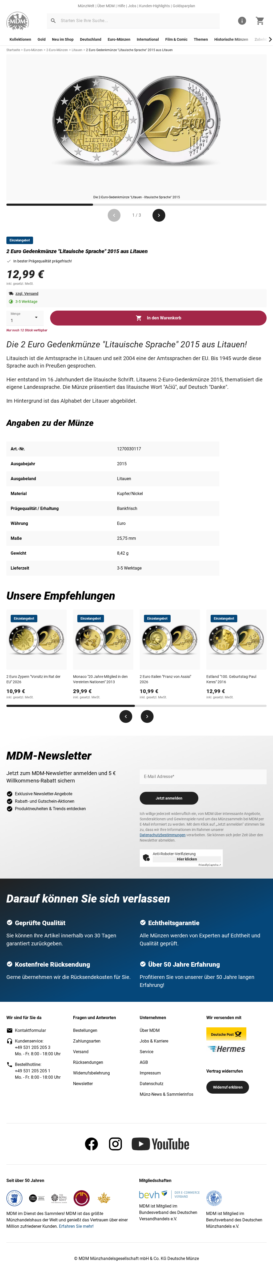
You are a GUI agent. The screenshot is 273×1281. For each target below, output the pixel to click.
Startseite (13, 50)
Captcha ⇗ (210, 864)
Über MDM (106, 6)
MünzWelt (86, 6)
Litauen (77, 50)
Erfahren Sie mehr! (76, 1226)
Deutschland (90, 39)
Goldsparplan (184, 6)
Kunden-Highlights (154, 6)
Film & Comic (176, 39)
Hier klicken (187, 859)
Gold (42, 39)
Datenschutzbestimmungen (163, 835)
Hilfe (121, 6)
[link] (17, 21)
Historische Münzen (231, 39)
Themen (201, 39)
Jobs (132, 6)
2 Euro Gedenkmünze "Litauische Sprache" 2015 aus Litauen (129, 50)
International (148, 39)
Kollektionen (20, 39)
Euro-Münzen (119, 39)
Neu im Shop (63, 39)
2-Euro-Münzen (57, 50)
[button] (53, 21)
